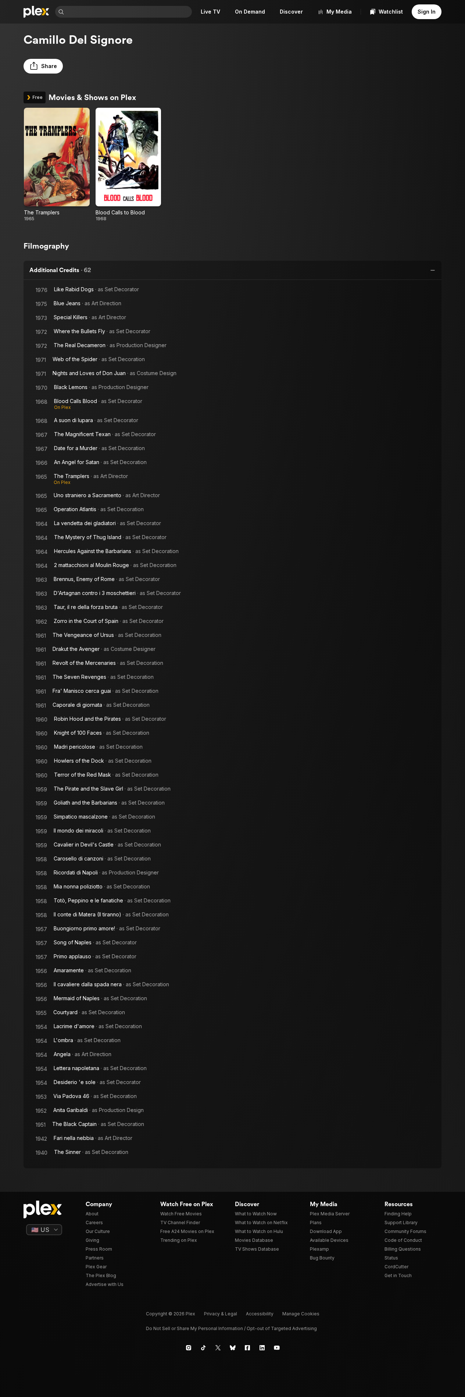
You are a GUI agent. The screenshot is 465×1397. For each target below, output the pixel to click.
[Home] (36, 11)
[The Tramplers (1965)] (57, 165)
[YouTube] (276, 1347)
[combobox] (128, 12)
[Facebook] (247, 1347)
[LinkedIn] (262, 1347)
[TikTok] (203, 1347)
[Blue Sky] (232, 1347)
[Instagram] (188, 1347)
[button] (43, 66)
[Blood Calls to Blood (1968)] (128, 165)
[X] (218, 1347)
